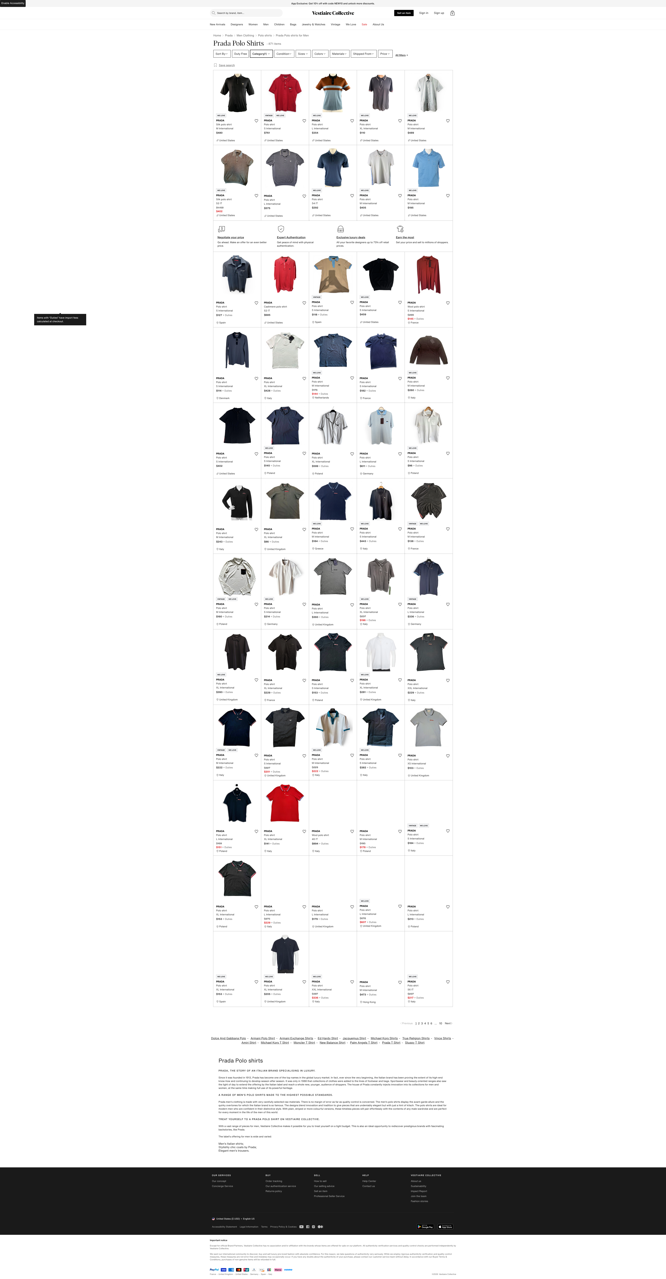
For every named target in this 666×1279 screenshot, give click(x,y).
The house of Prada (358, 1084)
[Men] (271, 24)
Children (279, 24)
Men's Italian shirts (231, 1144)
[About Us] (386, 24)
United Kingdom (226, 1274)
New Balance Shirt (332, 1042)
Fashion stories (419, 1201)
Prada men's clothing (230, 1102)
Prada (229, 35)
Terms (264, 1226)
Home (217, 35)
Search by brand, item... (230, 13)
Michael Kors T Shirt (275, 1042)
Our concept (219, 1181)
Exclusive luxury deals (350, 237)
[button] (452, 13)
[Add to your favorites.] (256, 121)
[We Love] (359, 24)
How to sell (320, 1181)
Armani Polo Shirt (263, 1038)
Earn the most (405, 237)
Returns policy (274, 1191)
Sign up (439, 13)
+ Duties (227, 315)
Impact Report (419, 1191)
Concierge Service (222, 1186)
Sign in (423, 13)
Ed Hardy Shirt (328, 1038)
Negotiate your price (230, 237)
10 (440, 1023)
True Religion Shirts (416, 1038)
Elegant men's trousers (234, 1150)
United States (242, 1274)
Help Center (369, 1181)
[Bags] (299, 24)
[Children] (287, 24)
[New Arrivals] (228, 24)
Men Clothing (245, 35)
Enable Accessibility (12, 3)
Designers (237, 24)
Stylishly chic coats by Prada (237, 1147)
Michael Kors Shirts (384, 1038)
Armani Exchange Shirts (296, 1038)
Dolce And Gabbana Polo (228, 1038)
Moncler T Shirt (304, 1042)
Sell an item (404, 13)
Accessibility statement (224, 1226)
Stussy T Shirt (414, 1042)
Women (253, 24)
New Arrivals (217, 24)
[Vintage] (343, 24)
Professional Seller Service (329, 1196)
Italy (270, 1274)
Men (266, 24)
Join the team (418, 1196)
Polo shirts (265, 35)
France (213, 1274)
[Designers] (245, 24)
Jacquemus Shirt (354, 1038)
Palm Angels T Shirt (363, 1042)
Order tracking (274, 1181)
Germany (254, 1274)
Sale (364, 24)
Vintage (335, 24)
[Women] (260, 24)
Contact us (368, 1186)
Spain (263, 1274)
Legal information (249, 1226)
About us (416, 1181)
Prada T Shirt (391, 1042)
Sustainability (418, 1186)
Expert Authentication (291, 237)
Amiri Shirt (248, 1042)
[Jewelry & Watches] (328, 24)
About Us (378, 24)
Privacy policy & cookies (283, 1226)
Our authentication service (281, 1186)
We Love (351, 24)
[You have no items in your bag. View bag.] (452, 13)
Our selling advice (324, 1186)
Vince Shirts (442, 1038)
